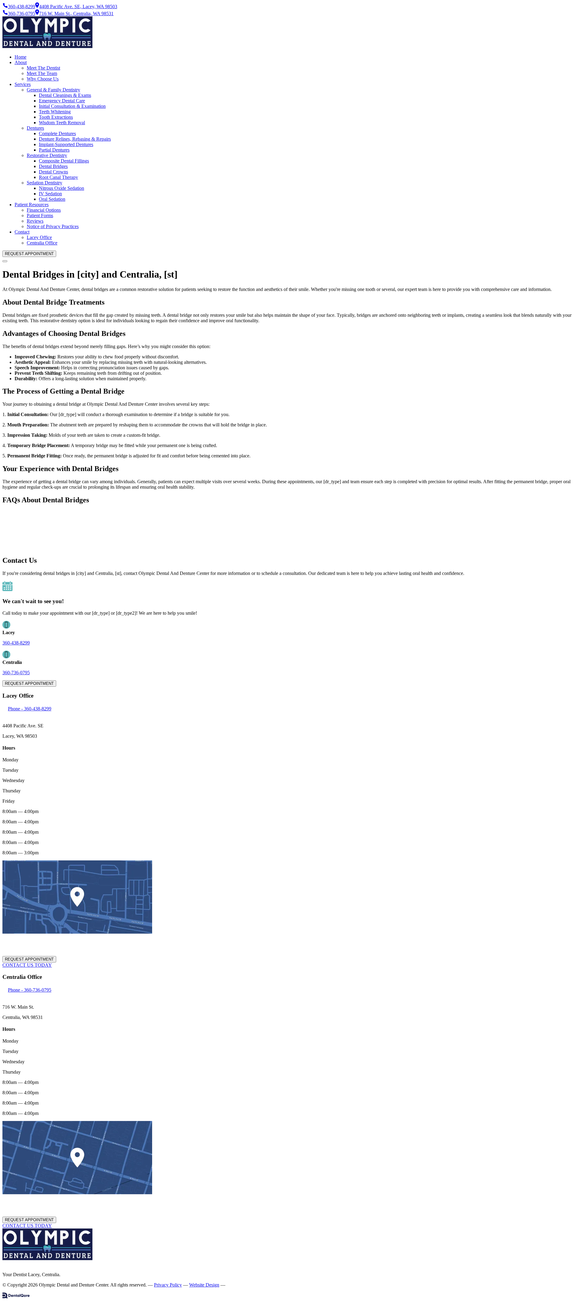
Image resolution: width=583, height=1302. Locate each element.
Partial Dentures (54, 149)
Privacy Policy (168, 1284)
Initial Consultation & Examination (72, 106)
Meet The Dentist (43, 67)
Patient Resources (32, 204)
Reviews (35, 221)
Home (20, 57)
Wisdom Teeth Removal (62, 122)
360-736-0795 (16, 672)
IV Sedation (50, 193)
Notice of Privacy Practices (53, 226)
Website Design (204, 1284)
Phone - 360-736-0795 (29, 990)
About (21, 62)
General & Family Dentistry (53, 89)
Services (23, 84)
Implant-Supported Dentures (66, 144)
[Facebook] (3, 1264)
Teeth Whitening (55, 111)
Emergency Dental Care (62, 100)
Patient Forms (40, 215)
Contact (22, 231)
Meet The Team (42, 73)
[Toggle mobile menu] (4, 261)
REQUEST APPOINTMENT (29, 253)
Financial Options (44, 210)
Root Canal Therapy (58, 177)
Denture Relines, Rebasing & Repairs (75, 139)
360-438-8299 (16, 642)
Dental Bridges (53, 166)
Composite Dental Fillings (64, 160)
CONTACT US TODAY (27, 965)
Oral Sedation (52, 199)
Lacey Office (39, 237)
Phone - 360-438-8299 (29, 708)
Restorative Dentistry (47, 155)
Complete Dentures (57, 133)
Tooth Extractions (56, 117)
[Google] (7, 1264)
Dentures (35, 128)
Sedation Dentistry (44, 182)
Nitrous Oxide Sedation (61, 188)
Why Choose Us (43, 78)
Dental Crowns (53, 171)
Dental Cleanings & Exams (65, 95)
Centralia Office (42, 242)
